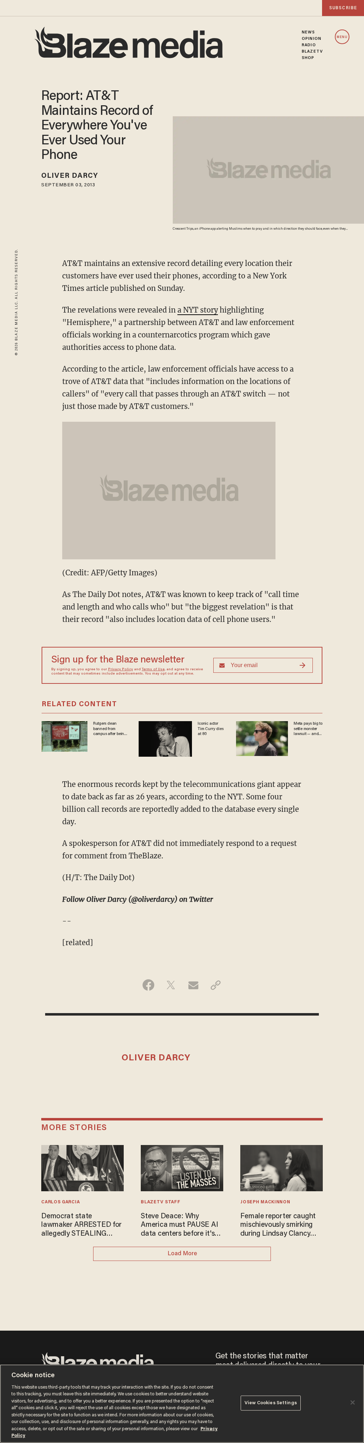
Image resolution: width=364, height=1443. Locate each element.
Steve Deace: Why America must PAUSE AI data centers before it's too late (179, 1225)
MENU (342, 37)
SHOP (308, 58)
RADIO (309, 45)
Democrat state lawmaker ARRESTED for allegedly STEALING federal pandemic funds (81, 1225)
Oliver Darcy (69, 176)
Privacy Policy (120, 669)
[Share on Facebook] (148, 985)
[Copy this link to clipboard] (215, 985)
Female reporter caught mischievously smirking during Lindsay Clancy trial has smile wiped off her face (278, 1225)
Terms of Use (153, 669)
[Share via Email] (193, 985)
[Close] (352, 1402)
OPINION (311, 39)
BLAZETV (312, 51)
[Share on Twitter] (171, 985)
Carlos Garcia (60, 1202)
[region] (182, 1403)
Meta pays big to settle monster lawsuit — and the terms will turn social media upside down (308, 729)
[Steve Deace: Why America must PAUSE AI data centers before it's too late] (182, 1167)
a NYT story (197, 309)
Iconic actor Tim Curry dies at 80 (210, 729)
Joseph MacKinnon (265, 1202)
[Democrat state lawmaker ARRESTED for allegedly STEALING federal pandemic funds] (82, 1167)
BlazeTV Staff (160, 1202)
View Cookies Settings (271, 1403)
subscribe (343, 8)
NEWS (308, 32)
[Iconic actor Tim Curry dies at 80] (165, 738)
